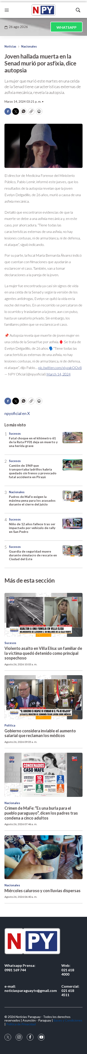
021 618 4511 (70, 990)
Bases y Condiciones (68, 1020)
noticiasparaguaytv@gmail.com (30, 988)
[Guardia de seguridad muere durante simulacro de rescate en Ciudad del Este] (72, 551)
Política (9, 725)
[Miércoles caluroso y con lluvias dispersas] (43, 857)
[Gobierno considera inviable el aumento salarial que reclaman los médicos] (43, 697)
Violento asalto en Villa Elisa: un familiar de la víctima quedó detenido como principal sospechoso (43, 653)
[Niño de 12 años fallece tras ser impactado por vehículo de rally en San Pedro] (72, 523)
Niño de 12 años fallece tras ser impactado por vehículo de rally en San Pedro (32, 528)
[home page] (43, 10)
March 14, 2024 (58, 374)
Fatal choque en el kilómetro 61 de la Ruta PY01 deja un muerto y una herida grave (33, 442)
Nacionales (29, 46)
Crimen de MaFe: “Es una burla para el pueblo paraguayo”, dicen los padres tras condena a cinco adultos (41, 813)
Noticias (10, 46)
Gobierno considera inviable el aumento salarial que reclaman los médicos (40, 733)
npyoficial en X (17, 413)
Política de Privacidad (21, 1024)
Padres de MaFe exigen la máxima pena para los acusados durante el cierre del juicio (32, 500)
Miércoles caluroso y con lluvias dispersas (42, 890)
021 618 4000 (67, 969)
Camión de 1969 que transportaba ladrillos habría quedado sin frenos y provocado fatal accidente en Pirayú (32, 471)
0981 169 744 (19, 967)
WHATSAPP (66, 27)
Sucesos (15, 433)
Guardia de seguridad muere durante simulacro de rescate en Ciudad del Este (33, 555)
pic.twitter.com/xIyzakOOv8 (60, 367)
